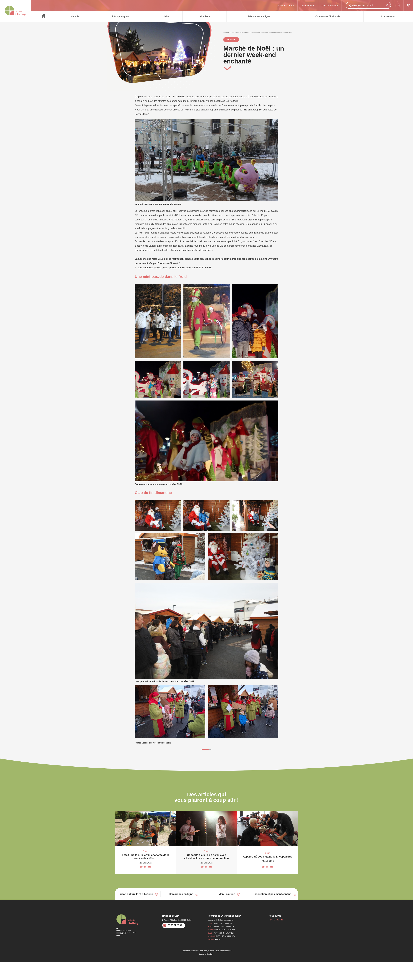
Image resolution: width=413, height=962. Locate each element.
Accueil (226, 33)
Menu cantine (227, 894)
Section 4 (210, 954)
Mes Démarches (330, 5)
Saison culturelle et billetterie (136, 894)
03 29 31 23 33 (175, 925)
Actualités (235, 33)
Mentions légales (188, 951)
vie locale (245, 33)
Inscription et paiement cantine (273, 894)
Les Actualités (308, 5)
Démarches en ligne (181, 894)
